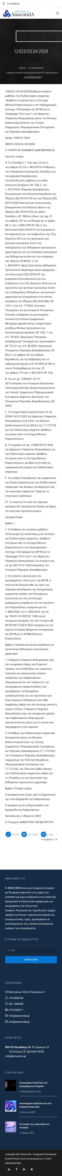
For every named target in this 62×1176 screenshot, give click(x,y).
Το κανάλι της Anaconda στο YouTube (34, 1126)
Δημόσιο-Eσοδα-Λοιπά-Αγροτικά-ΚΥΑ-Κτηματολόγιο (32, 72)
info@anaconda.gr (19, 1021)
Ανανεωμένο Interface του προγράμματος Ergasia (33, 1084)
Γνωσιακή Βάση (35, 68)
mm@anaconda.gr (19, 1015)
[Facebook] (16, 1169)
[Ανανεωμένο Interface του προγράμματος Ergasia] (10, 1085)
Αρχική (22, 68)
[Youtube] (31, 1169)
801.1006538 (16, 1003)
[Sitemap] (9, 1169)
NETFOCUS (14, 1158)
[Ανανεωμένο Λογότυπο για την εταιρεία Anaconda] (10, 1105)
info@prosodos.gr (15, 1056)
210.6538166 (16, 998)
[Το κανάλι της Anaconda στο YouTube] (10, 1126)
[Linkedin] (24, 1169)
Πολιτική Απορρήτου (31, 1158)
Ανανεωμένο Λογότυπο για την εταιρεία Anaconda (35, 1105)
